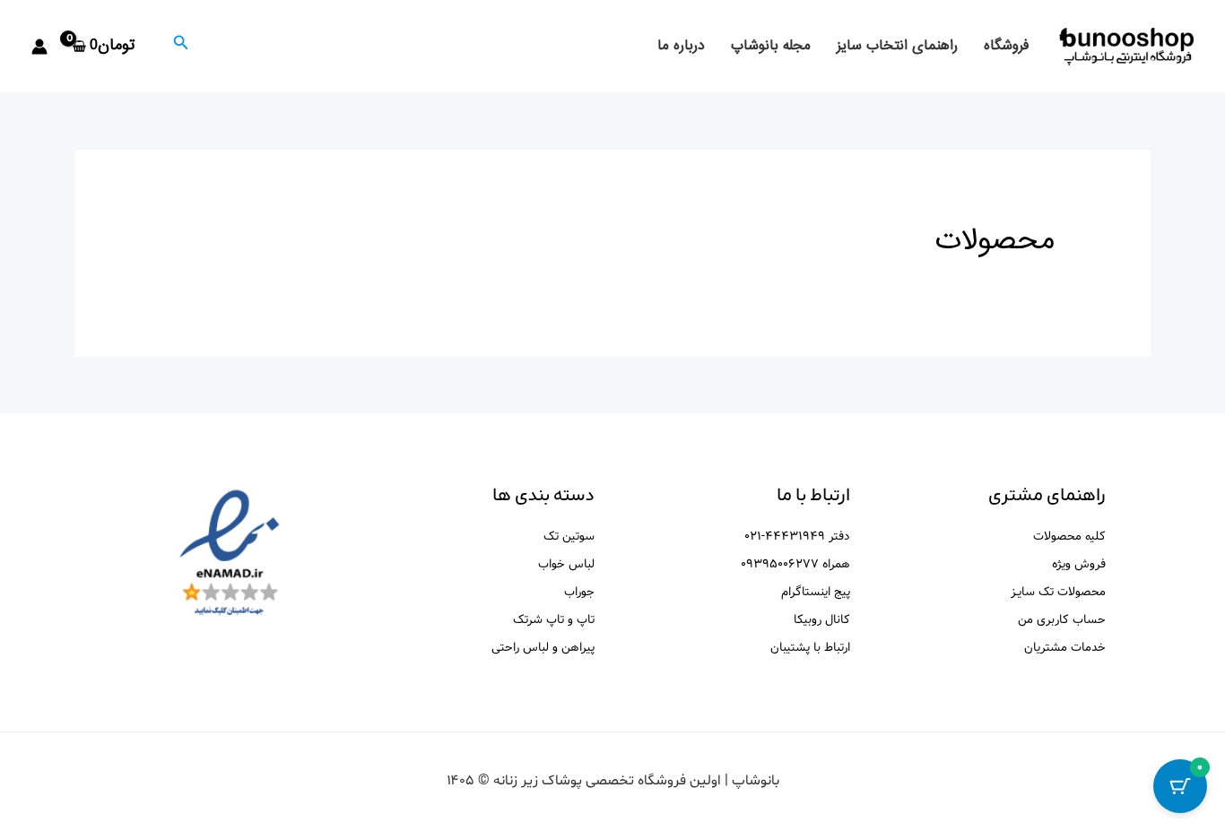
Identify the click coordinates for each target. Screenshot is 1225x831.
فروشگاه (1006, 46)
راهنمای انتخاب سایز (897, 46)
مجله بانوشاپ (771, 46)
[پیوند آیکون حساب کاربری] (39, 47)
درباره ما (681, 46)
